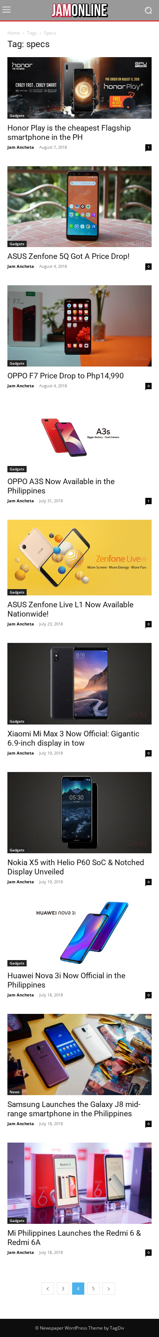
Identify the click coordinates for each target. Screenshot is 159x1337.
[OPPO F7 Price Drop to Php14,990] (79, 326)
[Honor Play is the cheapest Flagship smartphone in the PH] (79, 88)
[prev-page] (47, 1288)
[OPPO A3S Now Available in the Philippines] (79, 438)
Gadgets (17, 115)
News (15, 1091)
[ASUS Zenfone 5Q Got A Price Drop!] (79, 206)
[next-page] (108, 1288)
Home (13, 33)
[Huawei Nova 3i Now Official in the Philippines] (79, 933)
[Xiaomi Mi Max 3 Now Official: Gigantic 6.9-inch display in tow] (79, 683)
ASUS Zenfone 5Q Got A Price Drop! (68, 256)
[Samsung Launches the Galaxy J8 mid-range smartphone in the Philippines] (79, 1054)
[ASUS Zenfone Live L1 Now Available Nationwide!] (79, 557)
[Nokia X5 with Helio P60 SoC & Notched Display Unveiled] (79, 812)
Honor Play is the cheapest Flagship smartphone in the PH (69, 133)
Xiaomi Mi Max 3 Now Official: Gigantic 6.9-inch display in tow (73, 738)
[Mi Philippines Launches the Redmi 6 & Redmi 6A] (79, 1183)
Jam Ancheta (20, 147)
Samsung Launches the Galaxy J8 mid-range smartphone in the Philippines (74, 1109)
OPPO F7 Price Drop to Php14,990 (65, 375)
